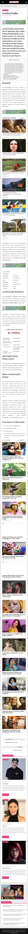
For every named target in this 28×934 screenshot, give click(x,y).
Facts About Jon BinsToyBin (9, 79)
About (3, 930)
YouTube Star (5, 10)
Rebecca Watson (6, 868)
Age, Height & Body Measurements (11, 76)
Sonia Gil (4, 826)
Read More (5, 794)
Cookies (17, 930)
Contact (8, 930)
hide (18, 60)
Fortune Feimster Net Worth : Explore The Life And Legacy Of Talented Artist (14, 923)
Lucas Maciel (5, 783)
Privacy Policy (22, 930)
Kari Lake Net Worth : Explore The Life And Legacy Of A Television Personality (13, 919)
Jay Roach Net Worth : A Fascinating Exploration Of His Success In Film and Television (14, 914)
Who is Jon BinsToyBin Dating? (10, 78)
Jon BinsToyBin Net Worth (9, 75)
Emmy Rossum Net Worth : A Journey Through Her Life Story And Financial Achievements (14, 910)
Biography (5, 74)
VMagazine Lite (14, 932)
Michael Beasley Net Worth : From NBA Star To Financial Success (14, 906)
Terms (12, 930)
